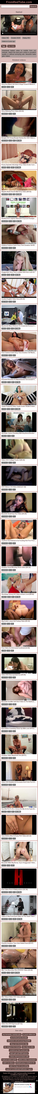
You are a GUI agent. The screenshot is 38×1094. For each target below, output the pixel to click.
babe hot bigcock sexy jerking (19, 1066)
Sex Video (11, 46)
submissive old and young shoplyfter (19, 1041)
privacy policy (22, 1073)
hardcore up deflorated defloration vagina (19, 1069)
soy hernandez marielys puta (12, 1034)
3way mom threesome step (19, 1044)
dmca (20, 1074)
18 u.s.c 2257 (12, 1073)
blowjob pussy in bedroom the (25, 1063)
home (5, 1073)
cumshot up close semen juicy (19, 1050)
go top (25, 1074)
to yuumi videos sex (29, 1034)
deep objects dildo (28, 1047)
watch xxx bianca (8, 1063)
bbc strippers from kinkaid (12, 1047)
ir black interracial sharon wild (19, 1056)
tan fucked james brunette (19, 1037)
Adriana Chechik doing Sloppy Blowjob (21, 1079)
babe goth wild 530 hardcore (19, 1053)
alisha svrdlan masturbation (27, 1059)
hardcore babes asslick (9, 1059)
